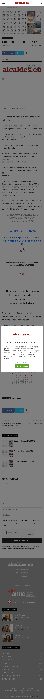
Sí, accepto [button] (22, 366)
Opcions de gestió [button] (22, 362)
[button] (3, 3)
